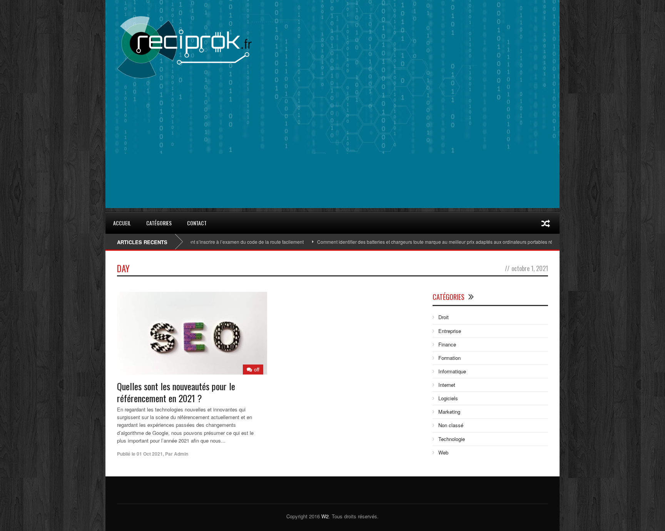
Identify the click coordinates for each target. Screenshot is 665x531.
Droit (443, 317)
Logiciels (448, 398)
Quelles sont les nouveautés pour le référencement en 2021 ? (176, 392)
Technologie (451, 439)
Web (443, 452)
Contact (197, 223)
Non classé (450, 425)
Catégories (159, 223)
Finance (447, 344)
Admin (181, 453)
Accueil (122, 223)
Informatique (452, 371)
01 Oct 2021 (150, 453)
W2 (325, 516)
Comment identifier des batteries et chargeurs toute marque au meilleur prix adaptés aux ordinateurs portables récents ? (424, 241)
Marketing (449, 411)
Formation (449, 357)
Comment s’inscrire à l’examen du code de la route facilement (221, 241)
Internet (446, 384)
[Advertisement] (332, 154)
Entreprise (449, 331)
